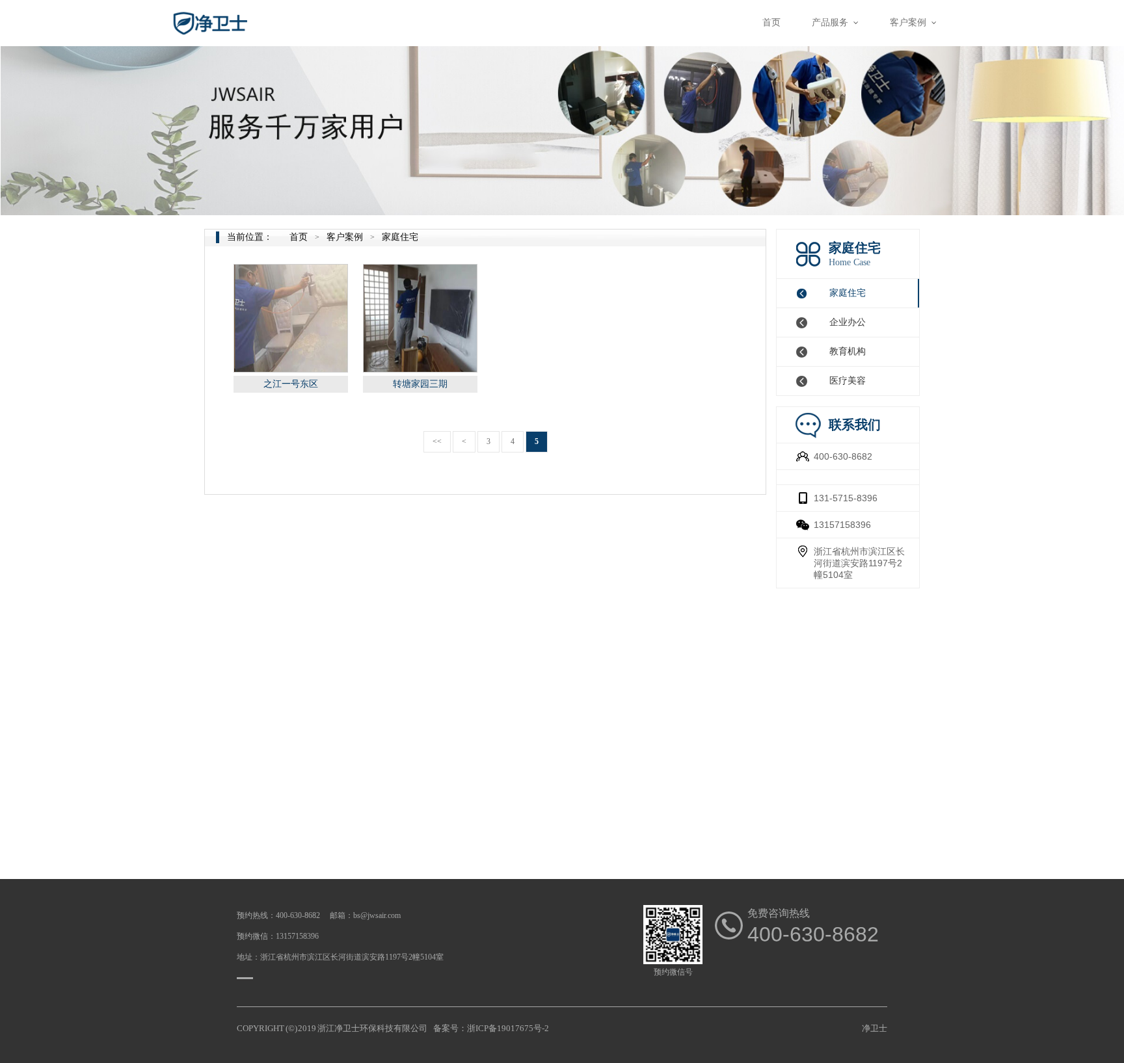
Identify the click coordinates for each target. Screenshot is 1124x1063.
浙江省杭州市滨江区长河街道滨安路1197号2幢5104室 (859, 563)
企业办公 (847, 322)
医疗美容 (847, 381)
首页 (298, 237)
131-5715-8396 (845, 498)
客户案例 (345, 237)
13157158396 (842, 524)
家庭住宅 (847, 293)
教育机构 (847, 351)
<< (437, 441)
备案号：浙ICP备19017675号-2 (491, 1028)
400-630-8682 (843, 456)
